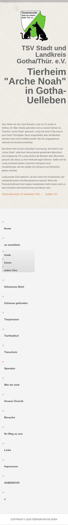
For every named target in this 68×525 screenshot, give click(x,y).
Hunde (7, 255)
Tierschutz (10, 352)
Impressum (11, 466)
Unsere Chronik (13, 401)
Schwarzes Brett (14, 286)
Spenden (9, 368)
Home (7, 228)
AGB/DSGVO (12, 482)
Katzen (7, 263)
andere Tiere (10, 270)
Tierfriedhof (11, 335)
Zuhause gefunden (16, 303)
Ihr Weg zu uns (13, 433)
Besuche (9, 417)
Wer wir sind (11, 384)
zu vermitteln (12, 244)
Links (7, 450)
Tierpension (11, 319)
